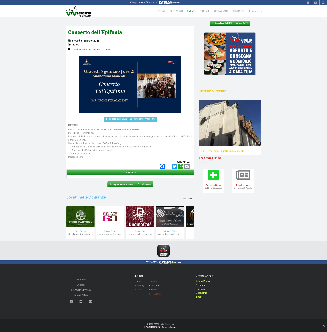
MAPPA (129, 172)
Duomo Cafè (140, 231)
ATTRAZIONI (220, 11)
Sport (199, 296)
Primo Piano (203, 281)
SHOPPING (176, 11)
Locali (138, 281)
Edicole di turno (243, 185)
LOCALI (161, 11)
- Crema (92, 49)
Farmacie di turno (213, 185)
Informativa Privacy (81, 289)
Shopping (139, 285)
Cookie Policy (81, 295)
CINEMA (204, 11)
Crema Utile (155, 294)
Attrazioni (154, 285)
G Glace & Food (110, 231)
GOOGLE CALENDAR (117, 119)
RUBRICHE (238, 11)
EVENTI (191, 11)
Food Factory (80, 231)
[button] (190, 220)
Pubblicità (81, 279)
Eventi (138, 289)
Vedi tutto (188, 198)
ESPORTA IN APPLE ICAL (144, 119)
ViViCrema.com (167, 324)
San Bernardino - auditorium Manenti (222, 151)
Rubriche (153, 289)
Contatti (81, 284)
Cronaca (201, 285)
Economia (201, 293)
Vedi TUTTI (145, 184)
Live (137, 294)
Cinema (153, 281)
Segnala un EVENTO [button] (122, 184)
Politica (200, 289)
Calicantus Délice (169, 231)
